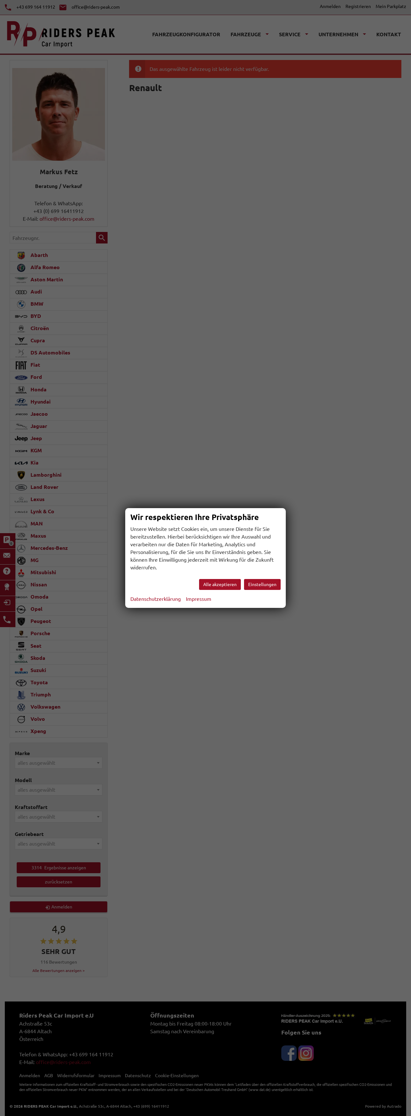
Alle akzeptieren (220, 584)
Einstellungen (262, 584)
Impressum (198, 599)
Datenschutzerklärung (155, 599)
